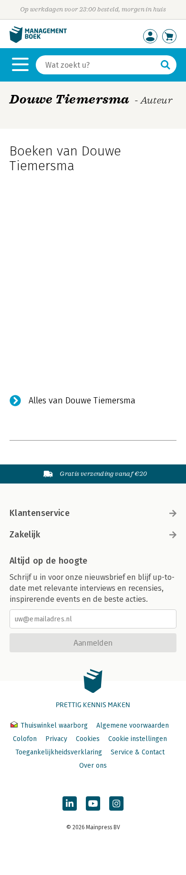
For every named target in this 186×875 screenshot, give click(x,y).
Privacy (56, 739)
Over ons (93, 766)
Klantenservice (40, 513)
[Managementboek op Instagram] (116, 803)
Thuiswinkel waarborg (54, 725)
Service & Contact (138, 752)
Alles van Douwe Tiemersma (82, 400)
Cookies (88, 739)
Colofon (25, 739)
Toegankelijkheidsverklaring (58, 752)
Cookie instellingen (137, 739)
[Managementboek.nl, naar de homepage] (38, 41)
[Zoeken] (165, 64)
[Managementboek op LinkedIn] (69, 803)
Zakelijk (25, 534)
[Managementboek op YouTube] (93, 803)
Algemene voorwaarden (132, 725)
